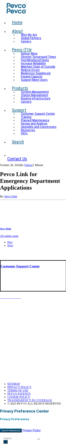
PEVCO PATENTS (19, 393)
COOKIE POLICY (18, 397)
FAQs (24, 133)
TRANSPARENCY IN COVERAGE (29, 400)
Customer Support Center (38, 114)
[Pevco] (32, 8)
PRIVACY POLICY (19, 387)
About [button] (17, 31)
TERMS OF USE (17, 390)
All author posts (9, 236)
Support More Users (34, 80)
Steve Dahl (10, 196)
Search (18, 141)
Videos (28, 165)
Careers (26, 41)
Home (17, 22)
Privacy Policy (31, 430)
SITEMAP (13, 383)
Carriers (26, 102)
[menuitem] (36, 24)
